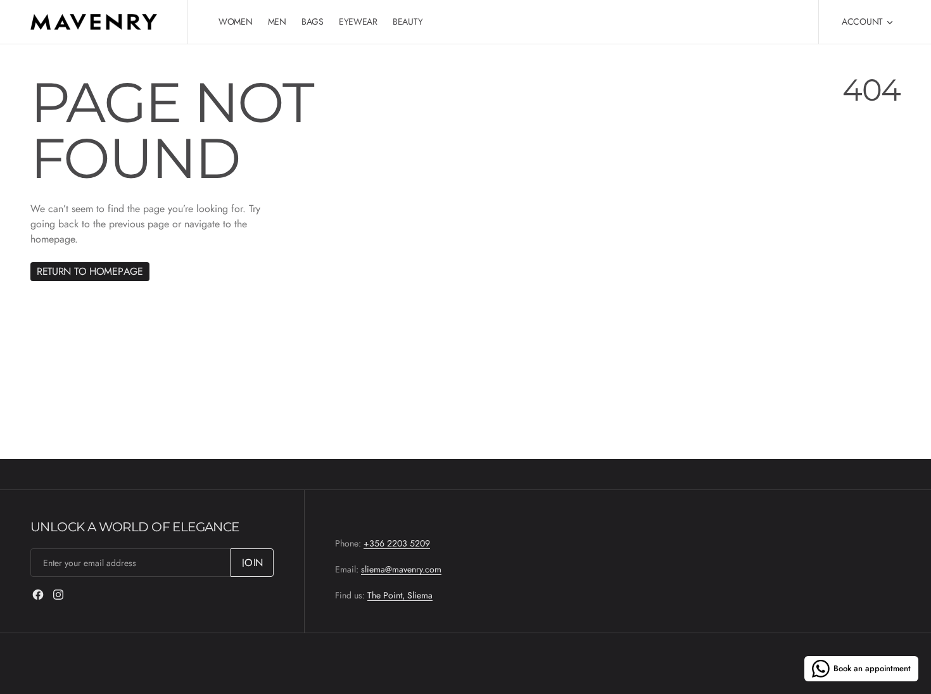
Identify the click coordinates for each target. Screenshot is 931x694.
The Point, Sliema (400, 595)
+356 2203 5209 (397, 543)
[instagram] (58, 594)
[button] (867, 21)
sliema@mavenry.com (401, 569)
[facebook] (38, 594)
